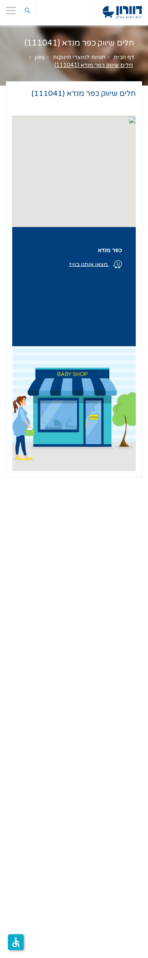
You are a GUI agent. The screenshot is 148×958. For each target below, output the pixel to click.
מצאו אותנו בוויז (89, 264)
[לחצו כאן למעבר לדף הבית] (122, 12)
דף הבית (124, 57)
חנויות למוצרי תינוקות (79, 57)
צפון (40, 57)
